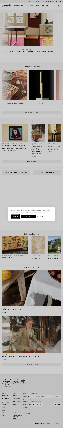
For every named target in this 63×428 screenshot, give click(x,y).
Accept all (15, 216)
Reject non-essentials (28, 216)
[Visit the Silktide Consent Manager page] (50, 216)
